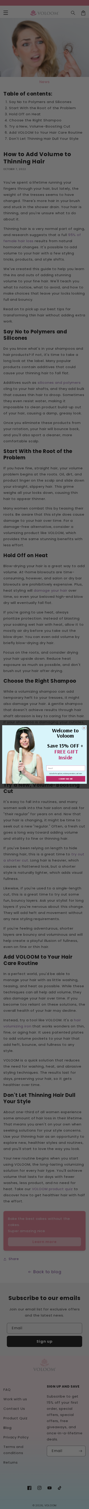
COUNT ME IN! (66, 778)
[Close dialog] (84, 728)
